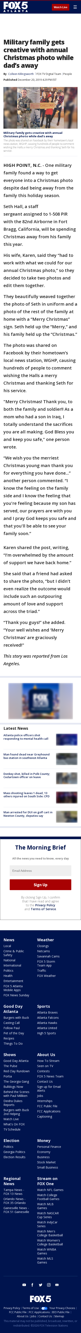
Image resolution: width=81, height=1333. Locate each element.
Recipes (8, 1038)
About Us (46, 1054)
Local (7, 946)
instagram (48, 1284)
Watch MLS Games (45, 1260)
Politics (8, 970)
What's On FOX (14, 1124)
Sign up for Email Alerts (49, 1089)
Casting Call (11, 1023)
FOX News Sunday (16, 995)
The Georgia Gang (16, 1081)
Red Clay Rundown (16, 1071)
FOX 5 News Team (50, 1076)
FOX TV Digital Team (49, 74)
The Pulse (10, 1066)
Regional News (12, 1181)
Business (43, 1157)
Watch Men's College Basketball (50, 1233)
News (8, 939)
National (9, 960)
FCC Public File (47, 1106)
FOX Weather (46, 976)
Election (11, 1140)
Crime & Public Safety (13, 953)
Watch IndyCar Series (47, 1224)
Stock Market (46, 1162)
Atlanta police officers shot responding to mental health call (25, 737)
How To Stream (48, 1061)
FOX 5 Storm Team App (46, 963)
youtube (24, 1284)
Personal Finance (49, 1147)
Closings (43, 946)
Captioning (44, 1116)
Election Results (14, 1157)
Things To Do (13, 1043)
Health (8, 976)
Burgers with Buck (16, 1018)
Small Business (47, 1167)
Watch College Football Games (48, 1197)
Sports (43, 1006)
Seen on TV (45, 1066)
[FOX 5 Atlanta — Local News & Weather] (16, 7)
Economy (43, 1152)
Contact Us (45, 1081)
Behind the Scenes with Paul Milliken (16, 1094)
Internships (44, 1101)
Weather (45, 939)
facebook (32, 1284)
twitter (40, 1284)
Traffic (41, 970)
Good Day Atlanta (12, 1009)
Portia (7, 1076)
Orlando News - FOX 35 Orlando (14, 1201)
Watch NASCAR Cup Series (48, 1215)
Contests (43, 1071)
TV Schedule (12, 1129)
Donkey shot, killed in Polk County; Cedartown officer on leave (26, 775)
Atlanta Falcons (48, 1018)
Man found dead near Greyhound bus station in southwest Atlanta (26, 756)
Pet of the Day (13, 1033)
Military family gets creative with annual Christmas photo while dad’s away (32, 134)
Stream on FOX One (47, 1181)
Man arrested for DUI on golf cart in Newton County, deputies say (27, 814)
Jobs (40, 1096)
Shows (9, 1054)
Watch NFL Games (50, 1190)
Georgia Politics (14, 1152)
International (12, 965)
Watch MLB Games (45, 1206)
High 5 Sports (46, 1033)
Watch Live (60, 7)
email (57, 1284)
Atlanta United (47, 1028)
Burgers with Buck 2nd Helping (16, 1112)
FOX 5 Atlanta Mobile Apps (13, 988)
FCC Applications (48, 1111)
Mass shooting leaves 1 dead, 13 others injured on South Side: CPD (26, 794)
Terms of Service (43, 909)
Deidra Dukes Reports (12, 1103)
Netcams (43, 951)
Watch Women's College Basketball (50, 1242)
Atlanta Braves (47, 1012)
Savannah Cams (48, 956)
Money (43, 1140)
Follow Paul (11, 1028)
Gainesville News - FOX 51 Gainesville (16, 1210)
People (67, 74)
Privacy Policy (45, 905)
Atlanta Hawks (47, 1023)
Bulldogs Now (13, 1087)
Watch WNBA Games (46, 1251)
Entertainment (13, 981)
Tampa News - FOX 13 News (13, 1192)
